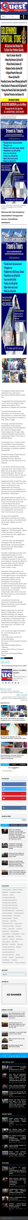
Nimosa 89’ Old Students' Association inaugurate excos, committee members (13, 719)
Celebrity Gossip (15, 892)
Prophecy (19, 939)
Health (15, 918)
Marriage (5, 931)
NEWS (4, 936)
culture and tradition (9, 905)
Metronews (6, 934)
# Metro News (8, 658)
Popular (14, 825)
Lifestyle (19, 928)
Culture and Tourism (9, 902)
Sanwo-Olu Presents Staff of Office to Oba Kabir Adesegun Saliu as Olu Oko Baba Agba (17, 872)
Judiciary (11, 928)
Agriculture (6, 889)
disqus (14, 764)
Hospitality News (8, 926)
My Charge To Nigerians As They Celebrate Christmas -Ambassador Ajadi (13, 737)
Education (19, 910)
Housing (18, 926)
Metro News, (12, 227)
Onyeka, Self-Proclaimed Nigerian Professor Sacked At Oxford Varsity (17, 1205)
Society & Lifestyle (8, 949)
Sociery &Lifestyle (8, 947)
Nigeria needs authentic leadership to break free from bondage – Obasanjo (17, 1153)
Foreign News (6, 918)
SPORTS (11, 957)
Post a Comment (7, 771)
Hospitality (18, 923)
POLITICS (5, 939)
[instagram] (9, 1056)
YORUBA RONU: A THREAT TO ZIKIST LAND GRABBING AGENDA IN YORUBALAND (17, 1191)
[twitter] (5, 1056)
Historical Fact (7, 923)
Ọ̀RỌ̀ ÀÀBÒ (11, 936)
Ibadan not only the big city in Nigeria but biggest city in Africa (17, 1093)
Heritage (5, 921)
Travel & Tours (20, 962)
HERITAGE (13, 921)
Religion (15, 941)
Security (13, 944)
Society (18, 947)
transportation (7, 962)
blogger (5, 764)
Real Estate (6, 941)
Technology (20, 957)
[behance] (24, 1056)
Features (17, 915)
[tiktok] (7, 1056)
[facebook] (3, 1056)
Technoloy (6, 960)
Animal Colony (17, 889)
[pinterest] (17, 1056)
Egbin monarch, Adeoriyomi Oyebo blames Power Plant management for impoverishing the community (17, 1181)
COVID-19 (5, 895)
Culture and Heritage (9, 900)
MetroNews (16, 934)
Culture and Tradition (9, 908)
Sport (18, 954)
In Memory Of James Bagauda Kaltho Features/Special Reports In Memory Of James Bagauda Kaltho (17, 1170)
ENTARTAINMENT (7, 913)
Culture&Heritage (8, 910)
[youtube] (12, 1056)
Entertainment (19, 913)
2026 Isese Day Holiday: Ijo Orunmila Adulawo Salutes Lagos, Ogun (16, 855)
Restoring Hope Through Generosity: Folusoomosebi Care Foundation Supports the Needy (12, 757)
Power (12, 939)
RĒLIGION (5, 944)
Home (3, 205)
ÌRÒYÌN (4, 928)
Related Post (5, 703)
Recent (5, 825)
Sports (4, 957)
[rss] (22, 1056)
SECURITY (20, 944)
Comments (23, 825)
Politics (18, 936)
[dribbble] (19, 1056)
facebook (23, 764)
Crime (12, 895)
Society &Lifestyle (8, 952)
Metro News (9, 205)
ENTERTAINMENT (7, 915)
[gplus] (14, 1056)
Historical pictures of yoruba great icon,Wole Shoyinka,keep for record (17, 1068)
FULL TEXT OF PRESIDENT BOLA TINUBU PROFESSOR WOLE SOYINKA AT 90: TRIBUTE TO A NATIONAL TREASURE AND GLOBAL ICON (17, 1077)
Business (5, 892)
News (23, 934)
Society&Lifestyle (8, 954)
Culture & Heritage (8, 897)
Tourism (14, 960)
